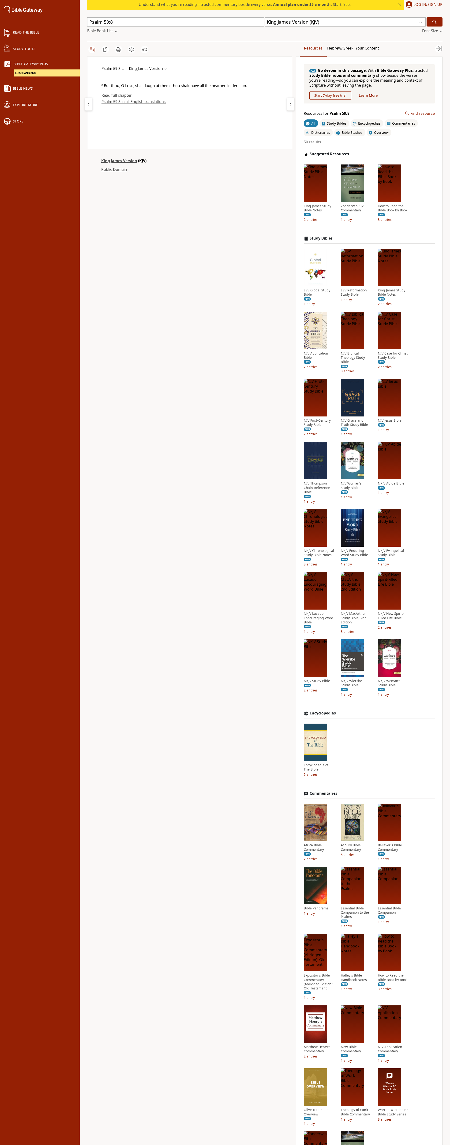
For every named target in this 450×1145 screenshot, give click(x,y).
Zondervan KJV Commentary (352, 208)
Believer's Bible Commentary (390, 847)
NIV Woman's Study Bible (351, 485)
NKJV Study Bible (317, 681)
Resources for (326, 113)
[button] (423, 5)
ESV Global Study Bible (317, 292)
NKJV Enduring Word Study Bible (354, 553)
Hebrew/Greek (340, 48)
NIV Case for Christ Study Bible (393, 355)
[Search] (434, 22)
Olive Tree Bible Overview (316, 1112)
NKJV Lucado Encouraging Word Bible (318, 617)
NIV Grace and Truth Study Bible (354, 422)
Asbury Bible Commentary (351, 847)
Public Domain (114, 169)
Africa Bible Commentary (314, 847)
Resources (313, 48)
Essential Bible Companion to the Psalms (355, 912)
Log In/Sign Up (427, 4)
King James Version (119, 160)
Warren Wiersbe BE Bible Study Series (393, 1112)
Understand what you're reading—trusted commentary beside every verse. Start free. (245, 4)
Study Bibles (321, 238)
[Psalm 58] (88, 104)
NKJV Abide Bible (391, 483)
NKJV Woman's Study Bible (389, 683)
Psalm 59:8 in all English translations (133, 101)
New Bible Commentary (351, 1049)
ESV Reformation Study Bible (354, 292)
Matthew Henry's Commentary (317, 1049)
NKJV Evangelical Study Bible (391, 553)
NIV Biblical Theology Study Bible (353, 357)
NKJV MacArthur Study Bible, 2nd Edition (354, 617)
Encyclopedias (323, 713)
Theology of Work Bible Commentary (355, 1112)
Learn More (368, 95)
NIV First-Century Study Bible (317, 422)
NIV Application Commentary (390, 1049)
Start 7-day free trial (330, 95)
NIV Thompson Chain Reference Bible (317, 487)
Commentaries (323, 793)
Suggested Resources (329, 154)
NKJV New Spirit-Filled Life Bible (391, 615)
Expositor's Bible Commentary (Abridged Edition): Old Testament (318, 981)
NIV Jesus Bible (389, 420)
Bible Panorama (316, 908)
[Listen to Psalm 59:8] (144, 49)
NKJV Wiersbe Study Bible (351, 683)
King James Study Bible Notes (317, 208)
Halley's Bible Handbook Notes (354, 977)
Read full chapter (116, 95)
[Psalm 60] (290, 104)
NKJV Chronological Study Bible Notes (319, 553)
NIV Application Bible (316, 355)
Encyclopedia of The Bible (316, 767)
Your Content (367, 48)
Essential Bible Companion (389, 910)
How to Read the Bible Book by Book (392, 208)
